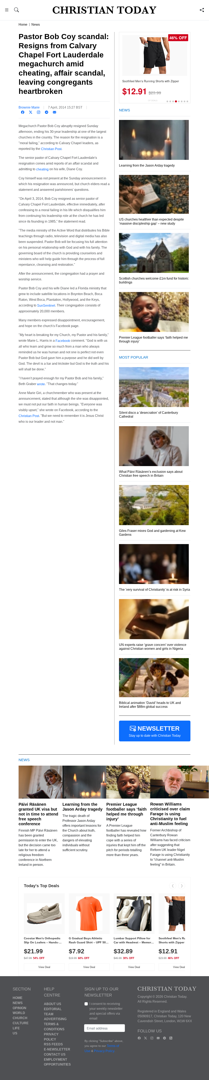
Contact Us (55, 1054)
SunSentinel (46, 305)
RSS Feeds (53, 1044)
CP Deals (152, 100)
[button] (6, 10)
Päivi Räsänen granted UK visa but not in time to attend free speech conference (38, 814)
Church (20, 1018)
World (19, 1013)
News (35, 24)
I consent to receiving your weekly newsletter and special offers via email (105, 1011)
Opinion (19, 1008)
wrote (41, 384)
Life (16, 1028)
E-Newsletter (57, 1049)
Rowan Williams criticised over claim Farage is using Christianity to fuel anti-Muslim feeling (170, 814)
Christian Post (51, 148)
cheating (42, 169)
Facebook (63, 340)
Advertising (55, 1019)
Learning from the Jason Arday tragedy (82, 806)
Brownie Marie (29, 107)
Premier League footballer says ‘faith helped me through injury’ (126, 811)
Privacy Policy (104, 1051)
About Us (52, 1004)
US (15, 1033)
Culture (21, 1023)
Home (23, 24)
